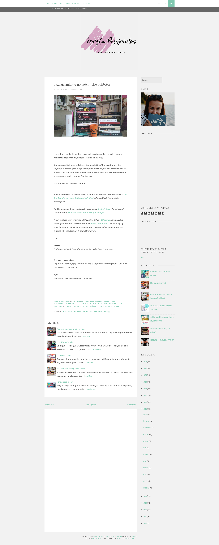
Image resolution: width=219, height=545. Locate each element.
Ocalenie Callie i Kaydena (99, 223)
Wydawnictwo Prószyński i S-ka (87, 306)
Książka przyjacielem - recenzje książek (107, 536)
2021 (145, 368)
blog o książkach (62, 301)
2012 (145, 509)
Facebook (68, 311)
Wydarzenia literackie (81, 3)
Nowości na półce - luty (65, 382)
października (147, 428)
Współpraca (65, 3)
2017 (145, 395)
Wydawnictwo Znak (112, 306)
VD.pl (142, 257)
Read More (86, 336)
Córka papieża (105, 220)
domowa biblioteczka (92, 301)
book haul (76, 301)
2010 (145, 523)
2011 (145, 516)
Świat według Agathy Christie (84, 198)
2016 (145, 402)
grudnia (145, 414)
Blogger (135, 536)
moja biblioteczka (75, 304)
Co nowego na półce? (64, 355)
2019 (145, 382)
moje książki (91, 304)
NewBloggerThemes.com (125, 538)
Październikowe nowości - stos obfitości (82, 84)
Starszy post (131, 404)
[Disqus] (90, 440)
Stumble (99, 311)
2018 (145, 388)
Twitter (78, 311)
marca (145, 474)
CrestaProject (98, 538)
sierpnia (145, 441)
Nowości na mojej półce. (65, 342)
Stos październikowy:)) (158, 283)
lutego (145, 481)
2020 (145, 375)
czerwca (146, 454)
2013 (145, 503)
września (146, 434)
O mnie (54, 3)
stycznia (146, 488)
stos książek (110, 304)
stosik (67, 306)
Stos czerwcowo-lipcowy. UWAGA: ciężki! (71, 368)
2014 (145, 496)
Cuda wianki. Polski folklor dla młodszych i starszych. (86, 212)
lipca (144, 447)
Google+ (88, 311)
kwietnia (145, 467)
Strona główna (91, 404)
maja (144, 461)
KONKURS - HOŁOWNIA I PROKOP (162, 340)
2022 (145, 361)
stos (100, 304)
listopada (146, 421)
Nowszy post (49, 404)
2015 (145, 409)
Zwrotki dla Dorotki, (104, 209)
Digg (108, 311)
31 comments (77, 90)
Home (48, 3)
